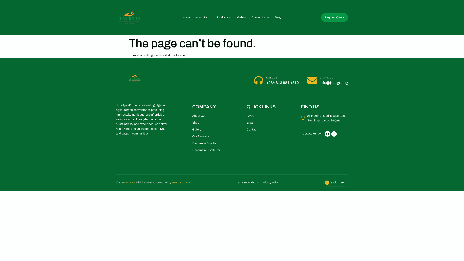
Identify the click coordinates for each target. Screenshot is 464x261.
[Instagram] (334, 134)
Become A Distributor (206, 150)
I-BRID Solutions (181, 182)
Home (186, 17)
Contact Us (259, 17)
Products (222, 17)
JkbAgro (129, 182)
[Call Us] (258, 80)
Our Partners (200, 136)
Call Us (272, 77)
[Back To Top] (327, 183)
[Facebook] (327, 134)
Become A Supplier (204, 143)
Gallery (241, 17)
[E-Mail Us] (312, 80)
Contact (252, 129)
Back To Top (338, 182)
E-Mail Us (327, 77)
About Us (202, 17)
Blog (278, 17)
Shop (195, 122)
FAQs (250, 115)
